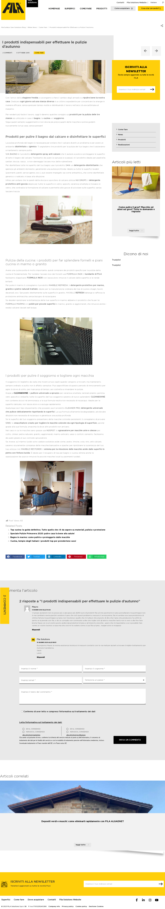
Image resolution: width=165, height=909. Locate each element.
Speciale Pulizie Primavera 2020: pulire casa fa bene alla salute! (42, 534)
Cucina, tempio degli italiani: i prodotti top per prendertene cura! (43, 541)
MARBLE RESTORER (31, 449)
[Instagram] (150, 900)
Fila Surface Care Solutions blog (13, 27)
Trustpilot (116, 260)
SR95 (8, 423)
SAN (68, 165)
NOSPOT (51, 430)
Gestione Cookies (96, 906)
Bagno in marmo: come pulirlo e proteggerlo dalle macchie (40, 537)
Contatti (120, 2)
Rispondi (36, 630)
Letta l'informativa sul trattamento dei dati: (40, 722)
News (120, 135)
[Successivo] (156, 51)
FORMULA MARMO (15, 304)
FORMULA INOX (74, 274)
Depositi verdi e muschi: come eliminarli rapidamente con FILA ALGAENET (82, 821)
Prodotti (101, 9)
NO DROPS (81, 180)
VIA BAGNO (11, 154)
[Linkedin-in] (143, 900)
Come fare (86, 9)
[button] (15, 557)
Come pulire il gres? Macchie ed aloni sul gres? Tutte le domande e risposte (136, 209)
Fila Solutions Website (137, 2)
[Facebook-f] (137, 900)
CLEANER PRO (72, 408)
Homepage (54, 9)
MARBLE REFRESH (58, 285)
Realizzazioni (124, 145)
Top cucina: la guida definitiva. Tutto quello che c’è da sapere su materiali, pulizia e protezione (57, 530)
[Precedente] (145, 51)
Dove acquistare (36, 900)
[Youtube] (157, 900)
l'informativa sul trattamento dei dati (77, 712)
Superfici (70, 9)
